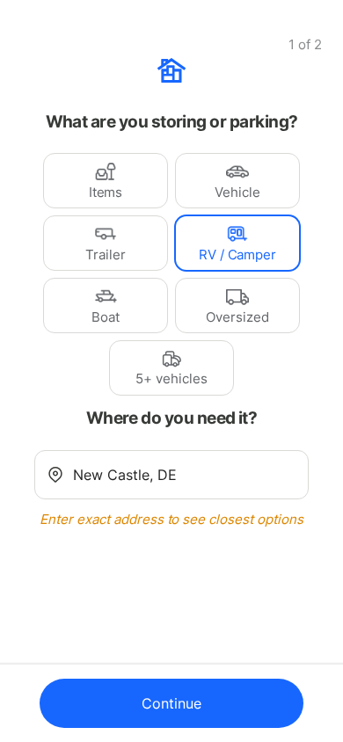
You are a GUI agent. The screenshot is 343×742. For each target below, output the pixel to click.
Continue (171, 703)
